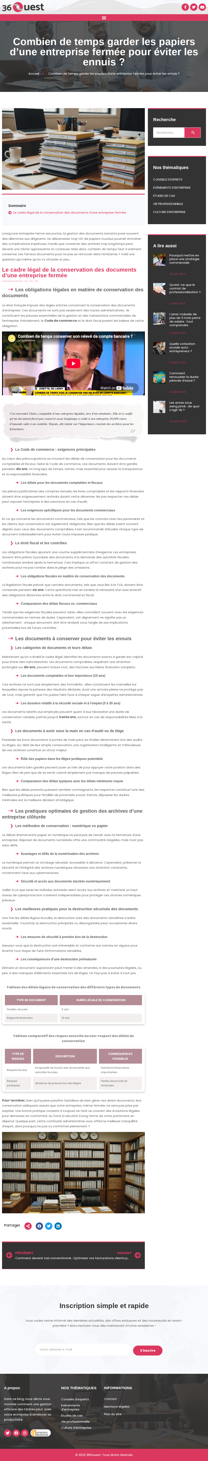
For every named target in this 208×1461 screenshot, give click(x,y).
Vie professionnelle (168, 204)
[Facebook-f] (185, 7)
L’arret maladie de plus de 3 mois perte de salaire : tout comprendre (184, 319)
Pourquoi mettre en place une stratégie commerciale (184, 259)
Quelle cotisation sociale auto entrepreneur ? (182, 347)
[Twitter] (193, 7)
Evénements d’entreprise (172, 187)
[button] (104, 17)
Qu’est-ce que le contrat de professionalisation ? (185, 288)
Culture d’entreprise (169, 212)
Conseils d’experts (167, 179)
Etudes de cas (164, 196)
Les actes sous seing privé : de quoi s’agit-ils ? (184, 406)
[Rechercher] (192, 133)
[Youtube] (202, 7)
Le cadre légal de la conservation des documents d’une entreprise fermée (69, 212)
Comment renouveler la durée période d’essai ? (184, 377)
